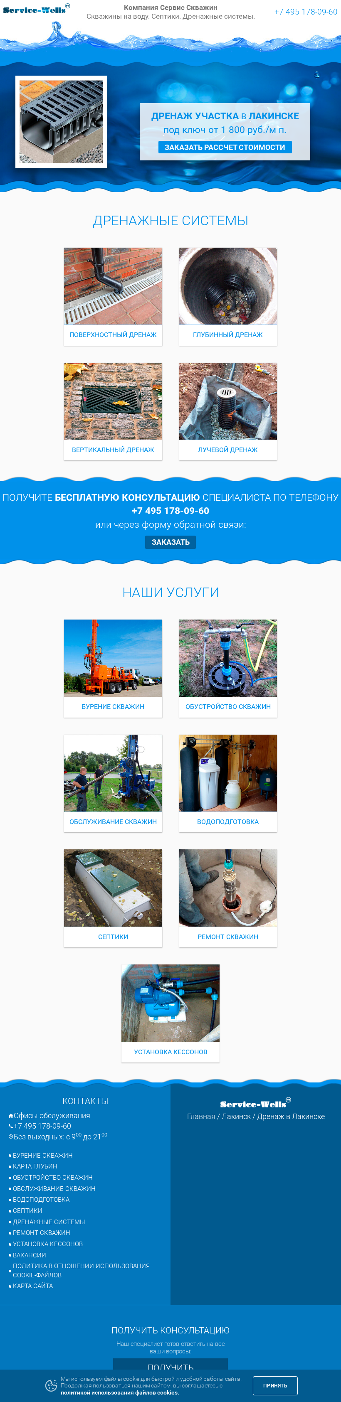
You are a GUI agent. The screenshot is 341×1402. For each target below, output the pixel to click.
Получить (170, 1368)
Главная (201, 1116)
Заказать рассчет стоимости (225, 147)
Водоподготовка (41, 1199)
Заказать (171, 542)
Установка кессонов (48, 1244)
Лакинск (236, 1116)
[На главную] (36, 9)
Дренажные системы (49, 1222)
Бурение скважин (43, 1155)
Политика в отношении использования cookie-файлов (81, 1270)
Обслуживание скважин (54, 1189)
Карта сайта (33, 1286)
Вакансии (29, 1255)
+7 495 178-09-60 (306, 11)
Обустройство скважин (53, 1177)
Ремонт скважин (41, 1233)
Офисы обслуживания (52, 1115)
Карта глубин (35, 1166)
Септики (27, 1211)
